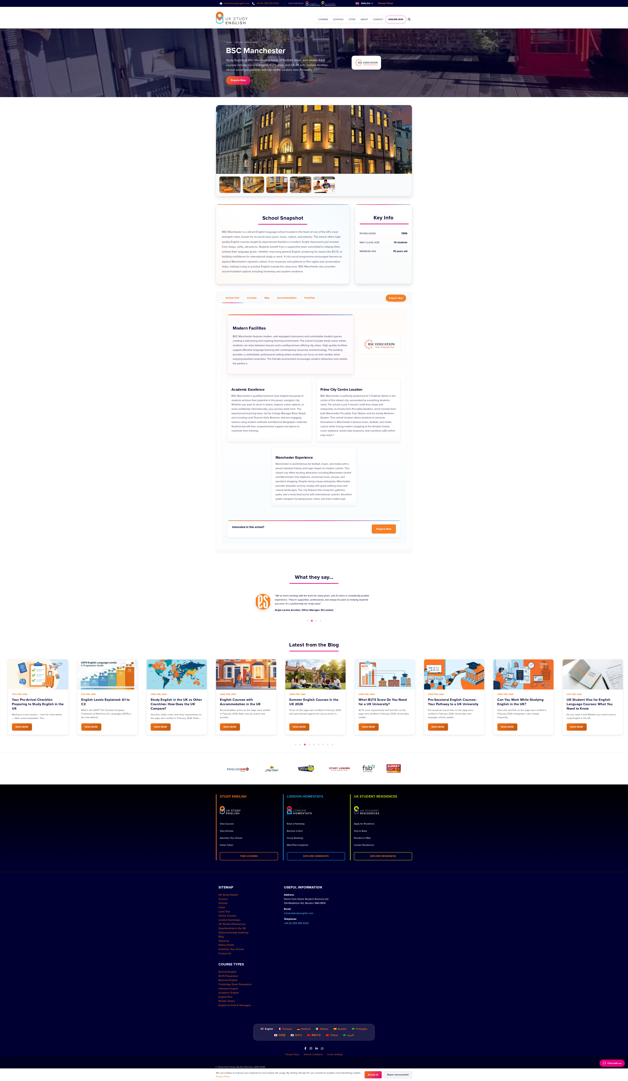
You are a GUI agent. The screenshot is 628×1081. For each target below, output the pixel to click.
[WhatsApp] (322, 1048)
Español (342, 1029)
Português (361, 1029)
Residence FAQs (362, 838)
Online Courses (227, 915)
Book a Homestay (296, 823)
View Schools (226, 831)
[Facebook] (305, 1048)
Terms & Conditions (313, 1054)
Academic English (228, 992)
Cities (352, 19)
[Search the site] (409, 19)
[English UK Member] (238, 768)
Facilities (309, 297)
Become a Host (294, 831)
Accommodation (287, 297)
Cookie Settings (335, 1054)
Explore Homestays (316, 856)
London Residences (364, 845)
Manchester (251, 42)
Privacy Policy (292, 1054)
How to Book (360, 831)
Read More (20, 727)
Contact (378, 19)
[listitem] (230, 185)
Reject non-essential (398, 1074)
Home (229, 42)
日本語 (282, 1035)
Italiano (323, 1029)
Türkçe (334, 1035)
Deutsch (305, 1029)
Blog (221, 936)
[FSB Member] (368, 768)
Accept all (373, 1074)
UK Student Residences (231, 924)
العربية (350, 1035)
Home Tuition (226, 845)
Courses (323, 19)
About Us (223, 941)
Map (267, 297)
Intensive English (228, 988)
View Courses (227, 823)
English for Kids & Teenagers (234, 1005)
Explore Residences (383, 856)
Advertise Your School (231, 838)
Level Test (224, 911)
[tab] (307, 620)
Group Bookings (295, 838)
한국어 (298, 1035)
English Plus (225, 997)
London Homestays (229, 920)
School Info (232, 297)
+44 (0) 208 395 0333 (267, 3)
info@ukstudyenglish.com (236, 3)
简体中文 (316, 1035)
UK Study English (228, 894)
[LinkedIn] (316, 1048)
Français (287, 1029)
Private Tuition (226, 1001)
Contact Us (224, 953)
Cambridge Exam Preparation (235, 984)
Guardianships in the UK (232, 928)
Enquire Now (395, 19)
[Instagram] (311, 1048)
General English (227, 971)
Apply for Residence (364, 823)
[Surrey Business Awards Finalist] (394, 768)
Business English (228, 980)
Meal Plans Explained (297, 845)
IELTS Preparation (228, 976)
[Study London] (340, 768)
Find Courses (249, 856)
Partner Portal (385, 3)
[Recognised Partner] (306, 768)
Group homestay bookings (233, 932)
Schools (338, 19)
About (364, 19)
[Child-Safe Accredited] (272, 768)
